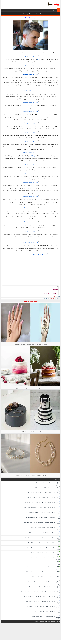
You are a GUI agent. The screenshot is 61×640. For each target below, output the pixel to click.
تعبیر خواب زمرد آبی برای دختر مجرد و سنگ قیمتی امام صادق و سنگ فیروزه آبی (40, 606)
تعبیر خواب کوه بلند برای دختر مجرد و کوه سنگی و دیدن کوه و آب (43, 527)
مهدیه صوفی (52, 298)
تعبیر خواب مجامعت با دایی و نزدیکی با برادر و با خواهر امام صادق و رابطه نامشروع (40, 572)
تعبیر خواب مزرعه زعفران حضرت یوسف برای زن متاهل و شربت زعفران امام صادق (40, 601)
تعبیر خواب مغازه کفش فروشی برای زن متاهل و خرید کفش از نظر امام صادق (41, 581)
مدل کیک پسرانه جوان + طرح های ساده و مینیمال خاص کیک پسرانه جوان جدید (30, 432)
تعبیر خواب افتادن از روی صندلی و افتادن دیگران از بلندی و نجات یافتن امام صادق (40, 576)
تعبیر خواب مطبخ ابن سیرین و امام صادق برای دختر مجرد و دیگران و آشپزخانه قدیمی (39, 567)
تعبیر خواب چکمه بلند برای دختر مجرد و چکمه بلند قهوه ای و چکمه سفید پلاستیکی (40, 512)
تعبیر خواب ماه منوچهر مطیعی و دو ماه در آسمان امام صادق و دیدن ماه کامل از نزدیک (39, 522)
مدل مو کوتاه (33, 156)
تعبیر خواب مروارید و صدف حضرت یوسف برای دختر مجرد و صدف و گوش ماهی (40, 562)
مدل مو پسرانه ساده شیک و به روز (51, 293)
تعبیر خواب (54, 10)
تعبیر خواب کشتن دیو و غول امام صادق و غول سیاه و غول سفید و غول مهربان (41, 497)
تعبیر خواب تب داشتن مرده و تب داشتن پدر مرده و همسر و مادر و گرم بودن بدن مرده (39, 557)
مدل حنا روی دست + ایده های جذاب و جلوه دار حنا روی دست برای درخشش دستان (30, 344)
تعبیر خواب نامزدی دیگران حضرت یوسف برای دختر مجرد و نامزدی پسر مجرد (41, 542)
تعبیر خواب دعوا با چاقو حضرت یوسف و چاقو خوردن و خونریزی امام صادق (41, 586)
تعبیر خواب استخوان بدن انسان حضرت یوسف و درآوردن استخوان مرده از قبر (41, 547)
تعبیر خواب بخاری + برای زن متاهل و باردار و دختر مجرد (45, 611)
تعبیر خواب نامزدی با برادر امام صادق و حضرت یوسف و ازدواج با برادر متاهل (41, 492)
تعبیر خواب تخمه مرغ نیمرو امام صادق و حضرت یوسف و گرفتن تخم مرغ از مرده (40, 532)
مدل (58, 10)
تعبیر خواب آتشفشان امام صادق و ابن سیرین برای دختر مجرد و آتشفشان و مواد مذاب (39, 507)
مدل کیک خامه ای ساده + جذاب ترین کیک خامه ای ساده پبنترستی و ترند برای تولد (30, 388)
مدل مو (38, 59)
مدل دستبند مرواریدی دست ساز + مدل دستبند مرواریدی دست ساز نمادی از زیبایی (30, 475)
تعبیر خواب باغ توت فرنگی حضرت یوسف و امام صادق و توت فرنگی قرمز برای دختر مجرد (39, 537)
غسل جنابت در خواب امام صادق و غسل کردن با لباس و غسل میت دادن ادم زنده (40, 517)
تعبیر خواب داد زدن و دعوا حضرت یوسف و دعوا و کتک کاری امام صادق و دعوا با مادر (39, 482)
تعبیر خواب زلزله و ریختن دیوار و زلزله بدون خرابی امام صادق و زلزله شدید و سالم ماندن (39, 552)
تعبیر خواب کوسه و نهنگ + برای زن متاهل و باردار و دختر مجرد (43, 616)
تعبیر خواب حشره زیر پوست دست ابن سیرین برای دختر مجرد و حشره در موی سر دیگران (39, 487)
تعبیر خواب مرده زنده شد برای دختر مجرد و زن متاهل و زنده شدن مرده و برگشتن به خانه (39, 596)
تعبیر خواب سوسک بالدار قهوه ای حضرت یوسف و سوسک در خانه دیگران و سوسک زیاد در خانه (38, 591)
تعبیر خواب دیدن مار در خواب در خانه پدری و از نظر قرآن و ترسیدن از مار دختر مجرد (39, 502)
